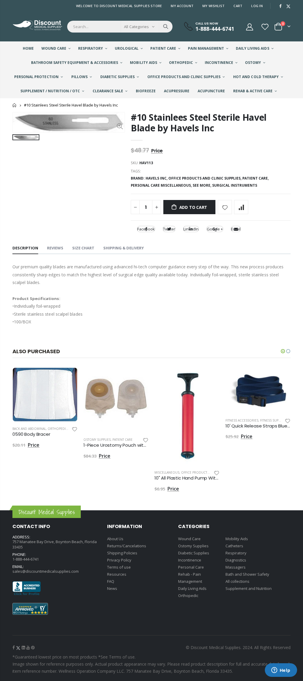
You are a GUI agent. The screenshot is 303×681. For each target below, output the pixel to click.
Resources (116, 574)
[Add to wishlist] (225, 207)
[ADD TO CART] (67, 377)
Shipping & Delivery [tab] (123, 248)
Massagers (235, 567)
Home (14, 105)
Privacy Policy (119, 560)
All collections (237, 581)
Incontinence (189, 560)
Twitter (169, 229)
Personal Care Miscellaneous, (162, 185)
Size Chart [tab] (83, 248)
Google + (215, 229)
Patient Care (122, 440)
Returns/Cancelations (126, 545)
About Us (115, 538)
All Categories (136, 26)
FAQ (110, 581)
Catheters (234, 545)
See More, (202, 185)
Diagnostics (235, 560)
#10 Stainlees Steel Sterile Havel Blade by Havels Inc (199, 122)
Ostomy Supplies (97, 440)
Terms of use (119, 567)
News (112, 588)
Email (236, 229)
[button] (283, 351)
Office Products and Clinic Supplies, (205, 178)
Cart (237, 6)
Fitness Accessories (241, 420)
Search (166, 27)
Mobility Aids (236, 538)
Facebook (146, 229)
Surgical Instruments (234, 185)
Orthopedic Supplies (65, 429)
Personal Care (191, 567)
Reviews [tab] (55, 248)
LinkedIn (191, 229)
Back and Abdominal (29, 429)
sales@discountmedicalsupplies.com (45, 571)
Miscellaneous (166, 472)
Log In (257, 6)
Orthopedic (188, 595)
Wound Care (189, 538)
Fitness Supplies (273, 420)
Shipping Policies (122, 553)
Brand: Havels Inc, (149, 178)
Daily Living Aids (192, 588)
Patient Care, (256, 178)
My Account (182, 6)
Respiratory (235, 553)
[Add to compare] (241, 207)
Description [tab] (25, 248)
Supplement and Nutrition (248, 588)
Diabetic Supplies (193, 553)
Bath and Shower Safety (247, 574)
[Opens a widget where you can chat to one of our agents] (281, 670)
